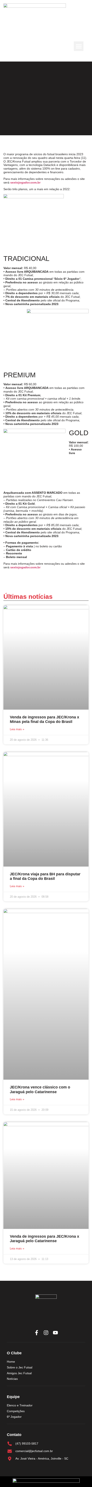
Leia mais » (17, 729)
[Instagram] (46, 1332)
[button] (78, 46)
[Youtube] (55, 1332)
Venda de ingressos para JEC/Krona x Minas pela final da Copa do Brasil (44, 719)
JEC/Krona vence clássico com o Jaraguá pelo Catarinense (40, 1089)
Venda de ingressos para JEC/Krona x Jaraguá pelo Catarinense (44, 1238)
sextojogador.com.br (25, 182)
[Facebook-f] (36, 1332)
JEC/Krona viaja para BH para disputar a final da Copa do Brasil (45, 876)
